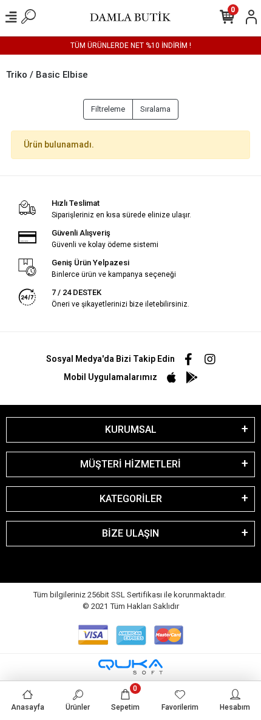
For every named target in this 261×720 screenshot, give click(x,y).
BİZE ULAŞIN (130, 533)
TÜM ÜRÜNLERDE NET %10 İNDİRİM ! (130, 45)
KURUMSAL (131, 429)
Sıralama (155, 109)
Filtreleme (108, 109)
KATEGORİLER (131, 498)
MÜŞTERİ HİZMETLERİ (130, 464)
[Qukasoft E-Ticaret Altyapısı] (130, 666)
